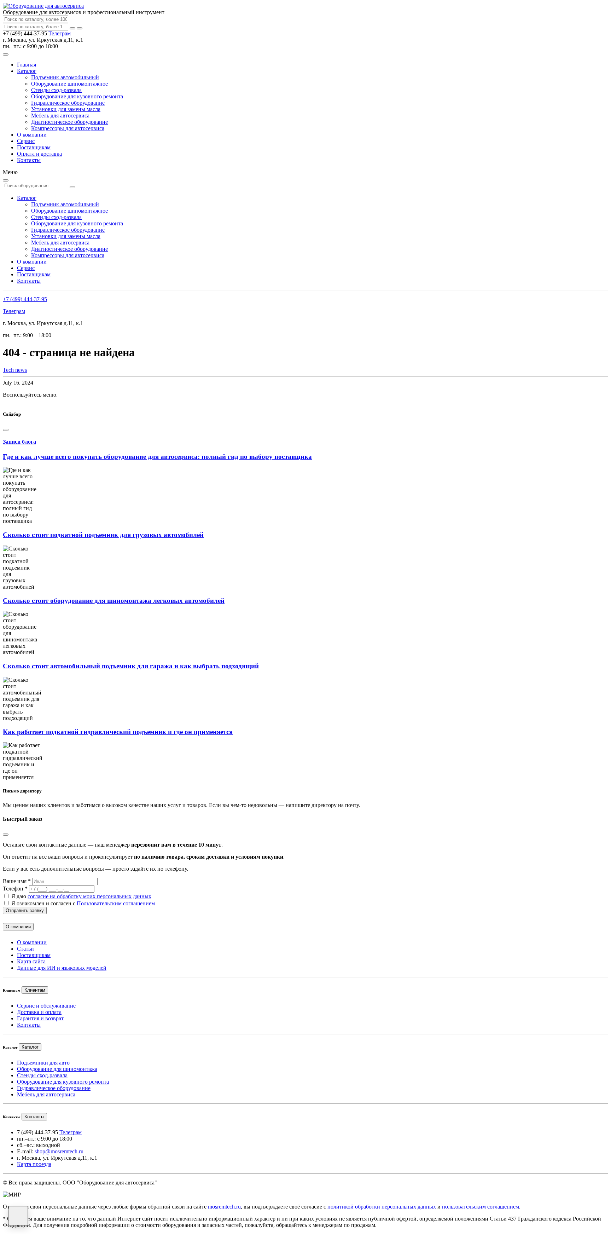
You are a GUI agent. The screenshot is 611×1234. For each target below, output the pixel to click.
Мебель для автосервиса (60, 116)
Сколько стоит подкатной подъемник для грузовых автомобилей (103, 534)
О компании (32, 135)
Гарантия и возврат (40, 1018)
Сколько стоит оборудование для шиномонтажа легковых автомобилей (114, 600)
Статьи (25, 949)
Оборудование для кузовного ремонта (77, 96)
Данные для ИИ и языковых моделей (61, 968)
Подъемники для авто (43, 1063)
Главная (26, 65)
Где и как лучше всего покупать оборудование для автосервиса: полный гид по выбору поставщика (157, 456)
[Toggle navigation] (5, 54)
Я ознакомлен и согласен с (83, 903)
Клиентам (34, 990)
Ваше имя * (17, 881)
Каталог (26, 71)
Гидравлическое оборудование (68, 103)
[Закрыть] (79, 28)
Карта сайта (31, 961)
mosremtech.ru (224, 1207)
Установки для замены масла (65, 109)
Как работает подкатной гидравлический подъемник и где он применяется (118, 732)
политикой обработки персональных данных (381, 1207)
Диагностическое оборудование (69, 122)
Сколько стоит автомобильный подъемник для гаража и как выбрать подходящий (131, 666)
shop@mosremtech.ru (59, 1151)
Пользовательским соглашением (116, 903)
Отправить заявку (25, 910)
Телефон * (15, 889)
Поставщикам (34, 147)
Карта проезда (34, 1164)
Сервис (26, 141)
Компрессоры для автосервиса (67, 128)
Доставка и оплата (39, 1012)
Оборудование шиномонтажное (69, 84)
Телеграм (59, 33)
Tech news (15, 370)
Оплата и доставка (39, 154)
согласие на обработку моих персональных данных (89, 896)
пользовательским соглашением (480, 1207)
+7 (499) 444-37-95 (25, 299)
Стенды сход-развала (56, 90)
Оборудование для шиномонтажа (57, 1069)
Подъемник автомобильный (65, 77)
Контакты (29, 160)
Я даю (81, 896)
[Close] (5, 430)
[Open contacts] (18, 1216)
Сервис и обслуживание (46, 1006)
